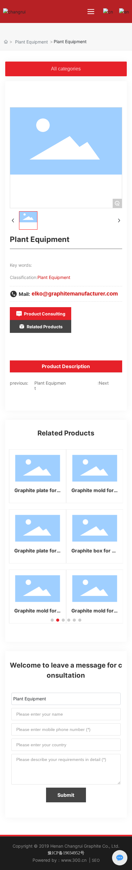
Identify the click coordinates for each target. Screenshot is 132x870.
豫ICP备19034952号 (66, 853)
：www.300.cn (72, 860)
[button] (52, 620)
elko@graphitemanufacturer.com (75, 294)
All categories (66, 68)
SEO (96, 860)
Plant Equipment (31, 41)
